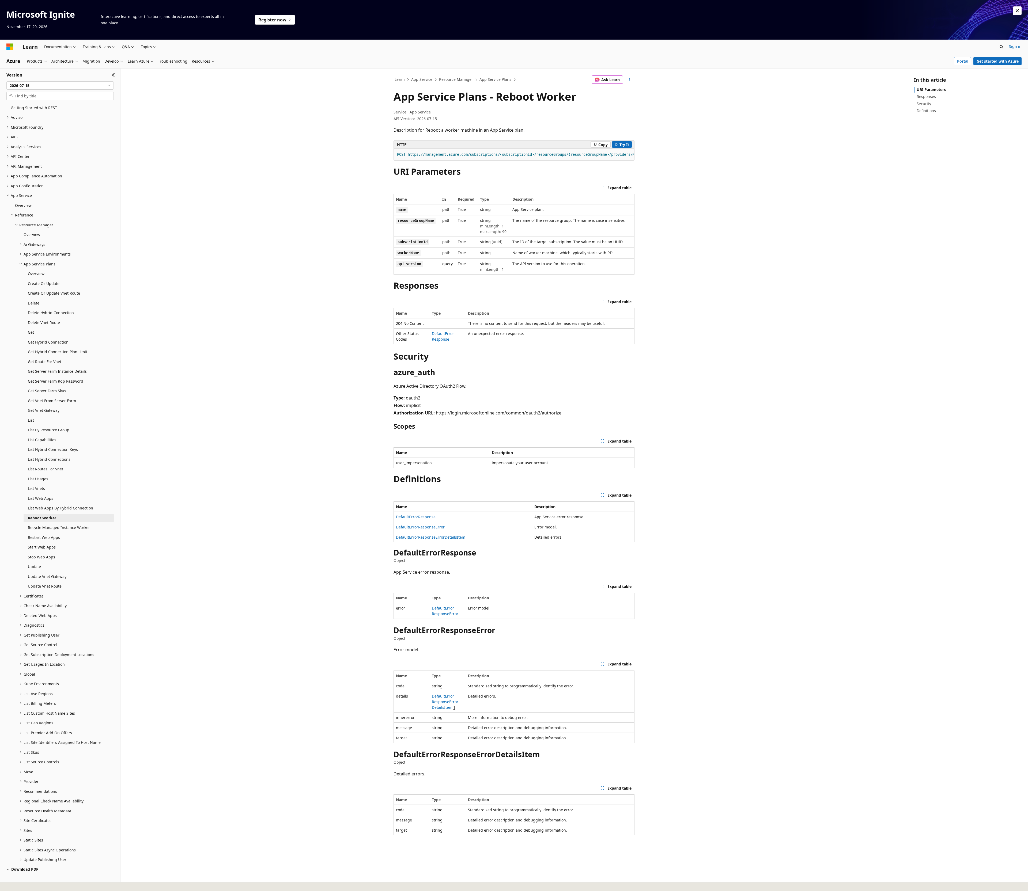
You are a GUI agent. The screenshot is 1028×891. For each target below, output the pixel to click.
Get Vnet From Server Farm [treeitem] (52, 400)
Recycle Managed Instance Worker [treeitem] (59, 527)
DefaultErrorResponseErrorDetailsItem (430, 537)
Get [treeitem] (31, 332)
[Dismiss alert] (1017, 10)
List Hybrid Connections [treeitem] (49, 459)
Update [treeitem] (34, 566)
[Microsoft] (9, 46)
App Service (421, 79)
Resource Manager (456, 79)
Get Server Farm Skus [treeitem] (47, 390)
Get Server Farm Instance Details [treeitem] (57, 371)
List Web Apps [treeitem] (40, 498)
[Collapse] (113, 75)
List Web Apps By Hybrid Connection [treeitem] (60, 508)
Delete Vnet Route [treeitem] (44, 322)
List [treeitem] (31, 420)
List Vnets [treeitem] (36, 488)
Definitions (926, 110)
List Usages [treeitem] (38, 478)
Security (924, 103)
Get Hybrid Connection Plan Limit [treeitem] (57, 351)
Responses (926, 96)
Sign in (1015, 46)
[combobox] (60, 85)
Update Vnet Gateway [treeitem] (47, 576)
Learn (400, 79)
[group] (514, 155)
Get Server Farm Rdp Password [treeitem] (55, 381)
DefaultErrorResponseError (420, 527)
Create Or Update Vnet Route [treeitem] (54, 293)
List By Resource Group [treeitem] (48, 429)
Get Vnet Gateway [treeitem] (43, 410)
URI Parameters (931, 89)
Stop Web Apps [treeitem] (41, 556)
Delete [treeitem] (33, 303)
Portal (962, 61)
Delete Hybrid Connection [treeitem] (51, 312)
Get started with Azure (998, 61)
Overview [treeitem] (23, 205)
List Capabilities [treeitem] (42, 439)
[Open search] (1001, 47)
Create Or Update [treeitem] (43, 283)
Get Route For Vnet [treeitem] (44, 361)
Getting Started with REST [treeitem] (34, 107)
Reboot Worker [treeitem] (42, 517)
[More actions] (629, 79)
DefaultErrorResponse (416, 516)
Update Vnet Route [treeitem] (45, 586)
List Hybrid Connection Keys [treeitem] (53, 449)
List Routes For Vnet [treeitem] (45, 468)
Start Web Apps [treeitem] (42, 547)
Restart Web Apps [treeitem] (44, 537)
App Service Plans (495, 79)
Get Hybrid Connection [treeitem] (48, 342)
